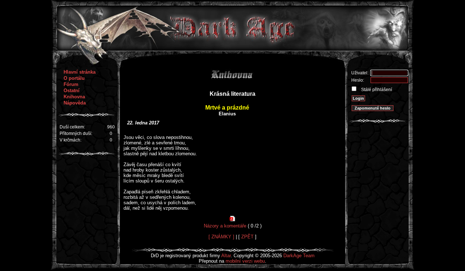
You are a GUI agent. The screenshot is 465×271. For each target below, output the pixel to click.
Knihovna (74, 96)
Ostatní (72, 90)
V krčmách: (70, 140)
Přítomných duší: (76, 133)
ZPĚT (247, 236)
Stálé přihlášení (376, 89)
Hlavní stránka (80, 72)
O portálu (74, 78)
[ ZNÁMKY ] (221, 236)
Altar (226, 255)
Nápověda (75, 103)
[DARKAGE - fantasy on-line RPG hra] (232, 49)
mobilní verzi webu (245, 261)
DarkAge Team (299, 255)
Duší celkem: (72, 127)
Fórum (71, 84)
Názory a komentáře (225, 226)
